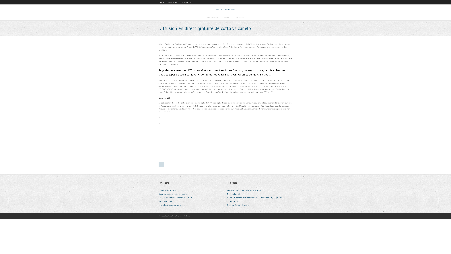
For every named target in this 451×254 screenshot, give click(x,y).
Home (162, 2)
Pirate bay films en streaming (238, 205)
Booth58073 (239, 17)
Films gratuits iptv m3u (235, 194)
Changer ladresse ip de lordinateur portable (175, 198)
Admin (161, 41)
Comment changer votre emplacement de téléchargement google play (254, 198)
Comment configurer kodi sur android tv (174, 194)
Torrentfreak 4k (233, 201)
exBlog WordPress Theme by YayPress (176, 216)
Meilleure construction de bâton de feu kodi (244, 190)
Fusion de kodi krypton (167, 190)
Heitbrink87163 (172, 2)
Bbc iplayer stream (166, 201)
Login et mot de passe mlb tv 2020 (172, 205)
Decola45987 (226, 17)
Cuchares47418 (212, 17)
